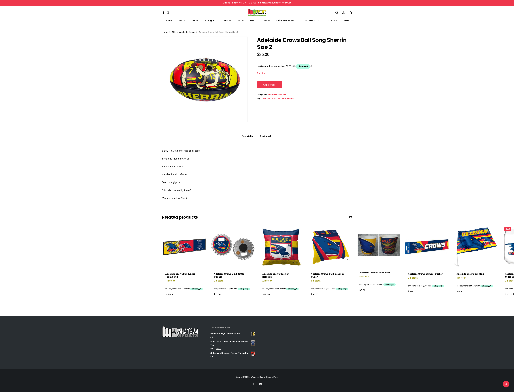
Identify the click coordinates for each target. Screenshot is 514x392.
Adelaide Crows (187, 32)
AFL (173, 32)
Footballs (291, 98)
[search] (336, 12)
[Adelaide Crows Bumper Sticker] (427, 247)
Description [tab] (248, 136)
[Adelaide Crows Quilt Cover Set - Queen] (330, 247)
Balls (284, 98)
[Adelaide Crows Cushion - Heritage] (281, 247)
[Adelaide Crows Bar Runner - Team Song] (184, 247)
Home (165, 32)
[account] (343, 12)
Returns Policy (272, 377)
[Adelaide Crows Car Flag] (475, 247)
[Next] (346, 259)
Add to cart (269, 84)
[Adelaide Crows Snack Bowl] (378, 246)
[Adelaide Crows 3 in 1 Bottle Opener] (233, 247)
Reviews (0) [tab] (266, 136)
